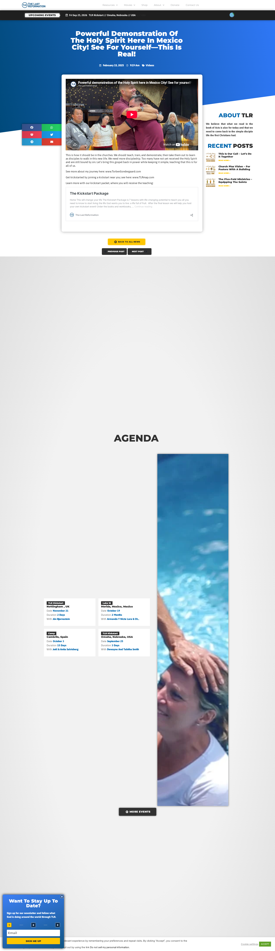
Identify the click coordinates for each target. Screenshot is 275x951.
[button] (32, 127)
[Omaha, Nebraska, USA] (124, 642)
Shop (144, 5)
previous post (116, 251)
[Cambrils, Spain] (69, 642)
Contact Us (192, 5)
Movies (128, 5)
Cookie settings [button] (249, 944)
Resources (108, 5)
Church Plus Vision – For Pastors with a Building (234, 168)
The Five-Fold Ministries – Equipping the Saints (235, 181)
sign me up (33, 941)
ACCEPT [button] (265, 944)
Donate (175, 5)
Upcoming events (42, 15)
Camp (51, 633)
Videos (150, 65)
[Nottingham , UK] (69, 612)
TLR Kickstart (55, 603)
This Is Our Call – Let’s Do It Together (235, 155)
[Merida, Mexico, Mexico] (124, 612)
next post (138, 251)
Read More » (224, 160)
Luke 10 (107, 603)
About (157, 5)
